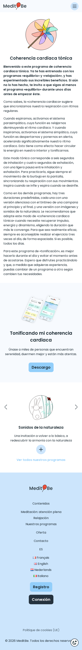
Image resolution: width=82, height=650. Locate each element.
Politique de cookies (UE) (41, 630)
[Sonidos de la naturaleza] (41, 449)
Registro (41, 587)
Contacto (41, 541)
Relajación (41, 518)
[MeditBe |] (41, 495)
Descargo (41, 367)
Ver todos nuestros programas (41, 460)
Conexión (41, 599)
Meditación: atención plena (41, 512)
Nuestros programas (41, 524)
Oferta (41, 532)
